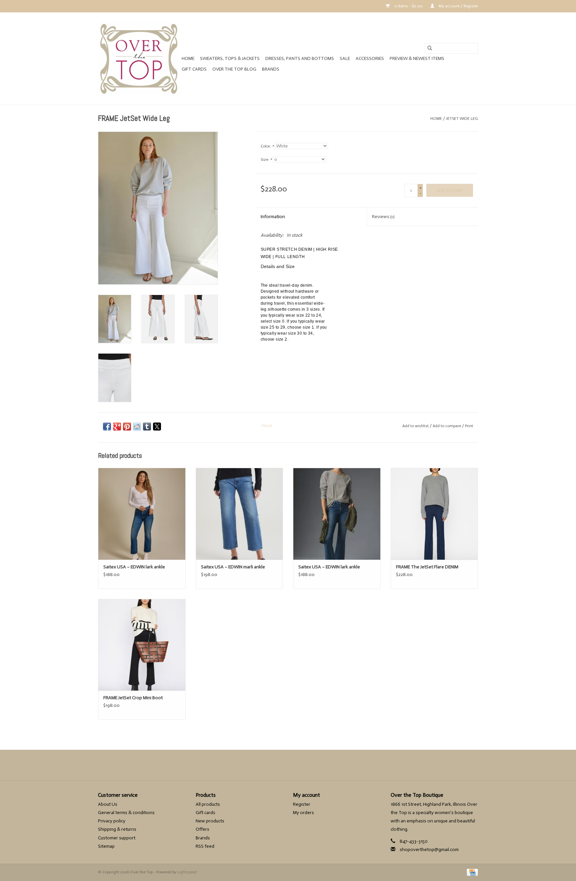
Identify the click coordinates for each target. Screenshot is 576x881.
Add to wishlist (416, 426)
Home (188, 58)
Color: (267, 146)
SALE (345, 58)
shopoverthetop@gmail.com (429, 849)
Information (273, 216)
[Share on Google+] (117, 427)
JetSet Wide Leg (462, 118)
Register (301, 804)
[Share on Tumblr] (147, 427)
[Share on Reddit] (137, 427)
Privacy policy (111, 821)
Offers (202, 829)
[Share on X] (157, 427)
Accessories (370, 58)
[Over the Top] (139, 58)
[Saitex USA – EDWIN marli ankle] (239, 513)
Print (469, 426)
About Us (107, 804)
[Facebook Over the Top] (276, 765)
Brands (270, 69)
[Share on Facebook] (107, 427)
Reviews (383, 216)
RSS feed (205, 846)
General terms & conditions (126, 812)
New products (210, 821)
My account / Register (458, 6)
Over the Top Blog (234, 69)
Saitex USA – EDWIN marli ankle (233, 567)
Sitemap (106, 846)
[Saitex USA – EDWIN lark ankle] (142, 513)
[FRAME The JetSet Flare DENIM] (434, 513)
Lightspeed (187, 872)
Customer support (116, 838)
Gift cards (194, 69)
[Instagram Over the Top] (299, 765)
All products (208, 804)
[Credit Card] (471, 872)
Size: (266, 159)
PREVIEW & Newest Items (417, 58)
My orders (303, 812)
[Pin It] (127, 427)
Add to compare (447, 426)
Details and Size (278, 266)
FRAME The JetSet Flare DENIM (427, 567)
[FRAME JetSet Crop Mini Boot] (142, 645)
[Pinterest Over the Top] (288, 765)
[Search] (430, 48)
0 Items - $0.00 (408, 6)
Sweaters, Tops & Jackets (230, 58)
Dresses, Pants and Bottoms (299, 58)
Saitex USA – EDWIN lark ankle (134, 567)
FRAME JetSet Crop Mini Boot (133, 698)
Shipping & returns (117, 829)
